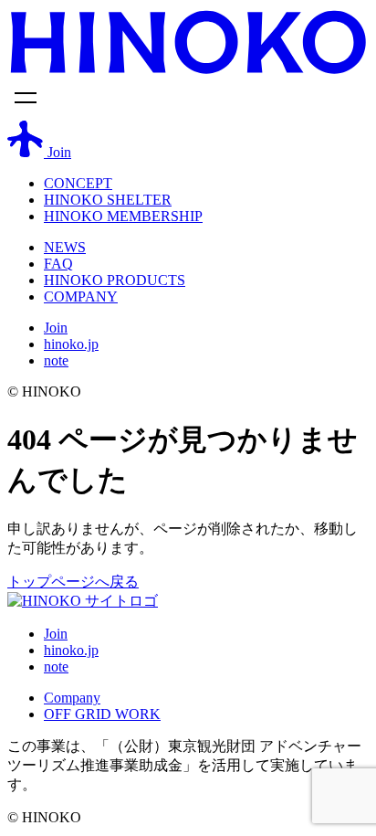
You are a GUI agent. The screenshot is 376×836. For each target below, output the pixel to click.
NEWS (65, 247)
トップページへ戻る (73, 581)
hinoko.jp (71, 344)
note (56, 360)
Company (72, 697)
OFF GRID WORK (102, 714)
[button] (188, 100)
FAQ (58, 263)
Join (56, 327)
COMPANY (81, 296)
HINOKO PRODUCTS (114, 280)
